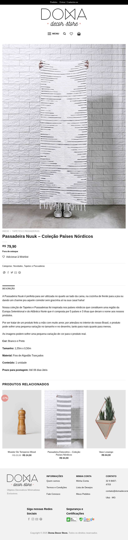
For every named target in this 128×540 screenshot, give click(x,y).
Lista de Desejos (84, 487)
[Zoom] (6, 225)
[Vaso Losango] (106, 419)
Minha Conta (82, 481)
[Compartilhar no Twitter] (12, 272)
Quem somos (53, 481)
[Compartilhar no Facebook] (8, 272)
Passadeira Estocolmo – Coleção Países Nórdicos (64, 453)
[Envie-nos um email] (36, 519)
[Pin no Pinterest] (19, 272)
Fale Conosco (53, 494)
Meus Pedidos (83, 494)
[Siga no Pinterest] (40, 519)
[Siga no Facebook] (28, 519)
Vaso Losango (106, 452)
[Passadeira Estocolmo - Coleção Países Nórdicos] (64, 419)
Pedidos (53, 2)
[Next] (125, 429)
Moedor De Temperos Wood (22, 452)
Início (5, 231)
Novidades (18, 266)
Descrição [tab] (8, 288)
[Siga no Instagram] (33, 519)
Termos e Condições (57, 487)
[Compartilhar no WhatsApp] (4, 272)
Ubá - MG (111, 497)
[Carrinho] (79, 33)
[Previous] (2, 429)
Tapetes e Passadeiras (25, 231)
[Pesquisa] (64, 34)
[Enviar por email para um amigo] (15, 272)
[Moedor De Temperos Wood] (21, 419)
